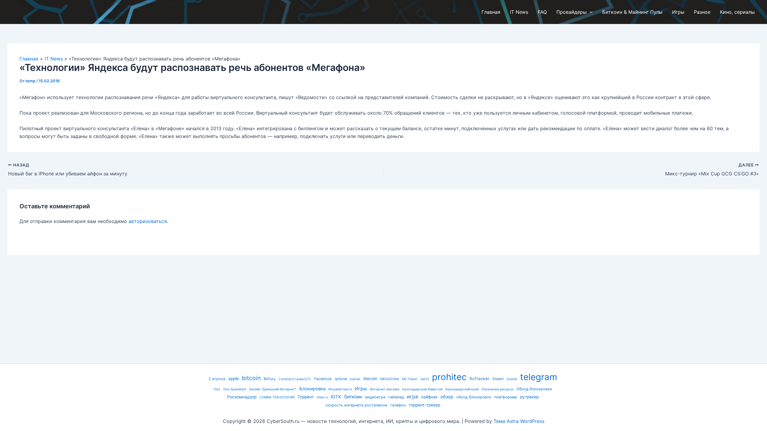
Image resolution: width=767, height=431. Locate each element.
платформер (505, 397)
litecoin (370, 378)
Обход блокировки (534, 389)
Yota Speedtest (234, 389)
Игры (361, 388)
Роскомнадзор (241, 396)
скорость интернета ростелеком (356, 405)
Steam (498, 379)
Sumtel (512, 379)
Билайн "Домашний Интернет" (272, 389)
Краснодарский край (462, 389)
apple (233, 378)
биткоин (353, 397)
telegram (538, 377)
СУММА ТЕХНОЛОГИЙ (277, 397)
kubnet (355, 379)
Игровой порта (340, 389)
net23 (424, 379)
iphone (341, 379)
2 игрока (217, 379)
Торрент (306, 396)
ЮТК (336, 397)
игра (412, 397)
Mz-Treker (409, 379)
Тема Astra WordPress (518, 421)
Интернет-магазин (384, 389)
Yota (216, 389)
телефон (398, 405)
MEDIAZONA (389, 379)
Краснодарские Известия (422, 389)
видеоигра (375, 397)
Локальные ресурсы (497, 389)
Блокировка (312, 388)
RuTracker (479, 378)
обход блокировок (473, 397)
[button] (590, 12)
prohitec (449, 377)
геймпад (396, 397)
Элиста (322, 397)
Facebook (323, 379)
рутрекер (529, 396)
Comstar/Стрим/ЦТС (295, 379)
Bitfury (270, 379)
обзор (446, 397)
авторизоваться (148, 221)
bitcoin (251, 378)
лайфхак (429, 396)
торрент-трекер (424, 405)
